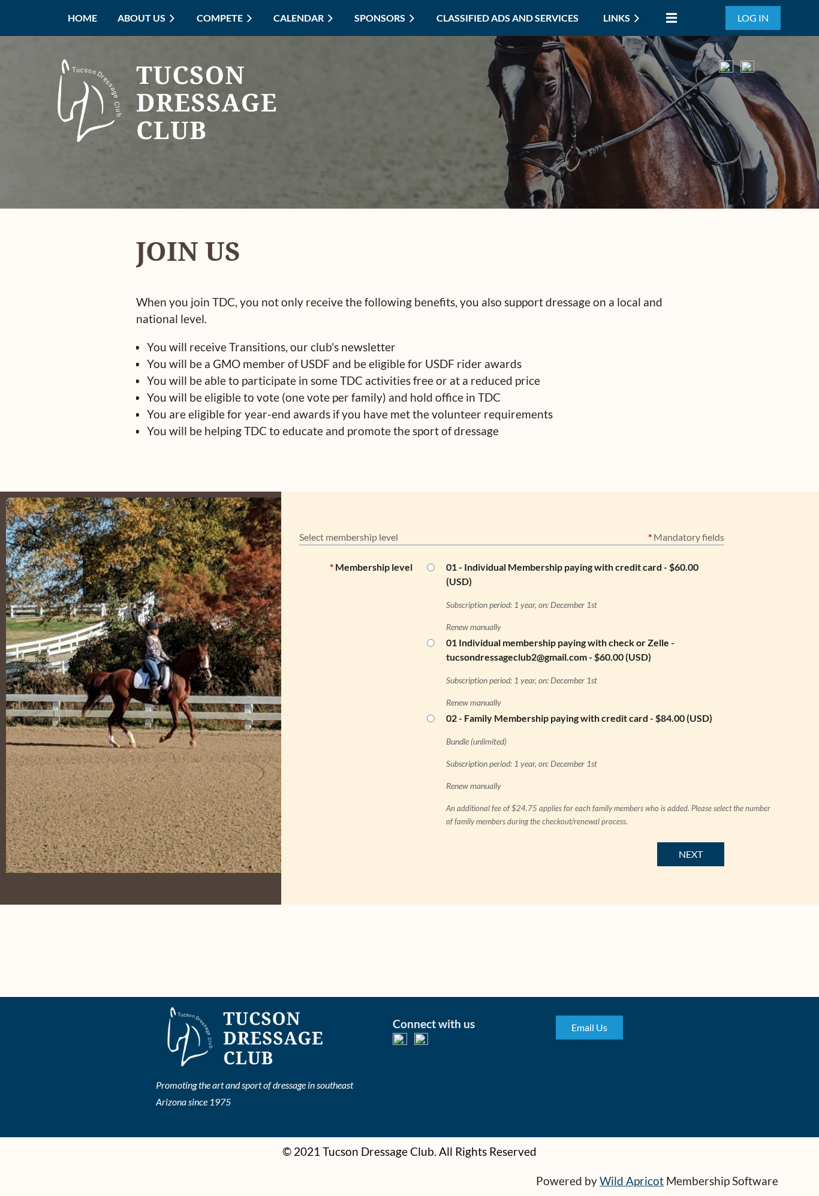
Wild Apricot (632, 1181)
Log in (753, 17)
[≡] (668, 17)
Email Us (589, 1027)
